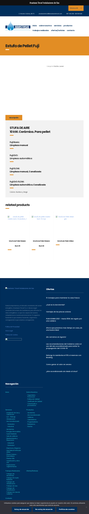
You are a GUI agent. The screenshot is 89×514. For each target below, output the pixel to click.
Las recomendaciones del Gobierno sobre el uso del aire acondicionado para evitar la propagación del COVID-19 (64, 346)
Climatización (11, 419)
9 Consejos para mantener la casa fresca (63, 298)
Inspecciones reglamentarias (12, 465)
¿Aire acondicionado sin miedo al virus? (62, 371)
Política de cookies (67, 509)
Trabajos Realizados (41, 30)
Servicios (57, 25)
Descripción (13, 118)
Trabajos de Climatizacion (11, 482)
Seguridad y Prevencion (31, 396)
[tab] (13, 117)
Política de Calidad (33, 399)
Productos (67, 25)
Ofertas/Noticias (58, 30)
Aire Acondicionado (13, 421)
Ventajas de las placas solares (58, 312)
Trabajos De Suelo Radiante (13, 478)
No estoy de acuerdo (44, 509)
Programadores (32, 422)
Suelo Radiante (12, 434)
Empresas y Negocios (14, 448)
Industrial (11, 426)
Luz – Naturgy (11, 417)
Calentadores (31, 419)
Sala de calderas (12, 436)
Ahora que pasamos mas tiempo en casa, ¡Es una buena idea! (64, 329)
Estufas (56, 66)
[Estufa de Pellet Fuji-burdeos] (11, 107)
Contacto (71, 30)
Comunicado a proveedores (32, 404)
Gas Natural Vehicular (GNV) (14, 451)
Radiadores (31, 424)
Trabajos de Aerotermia (10, 474)
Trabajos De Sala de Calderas (13, 493)
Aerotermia (10, 429)
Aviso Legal (9, 331)
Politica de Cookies (11, 335)
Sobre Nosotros (45, 25)
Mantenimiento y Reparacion (12, 439)
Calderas (30, 417)
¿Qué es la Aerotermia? (55, 305)
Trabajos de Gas (12, 486)
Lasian (61, 66)
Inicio (35, 25)
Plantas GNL (11, 458)
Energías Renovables (14, 431)
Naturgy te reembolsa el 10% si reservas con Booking (63, 356)
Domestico (11, 424)
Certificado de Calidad (34, 401)
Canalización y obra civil (13, 461)
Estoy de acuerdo (21, 509)
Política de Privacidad (12, 327)
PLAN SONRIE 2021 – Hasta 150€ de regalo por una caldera (64, 320)
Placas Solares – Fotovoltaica (12, 455)
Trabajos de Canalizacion (11, 489)
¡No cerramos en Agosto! (56, 337)
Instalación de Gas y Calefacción (13, 413)
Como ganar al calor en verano (58, 364)
